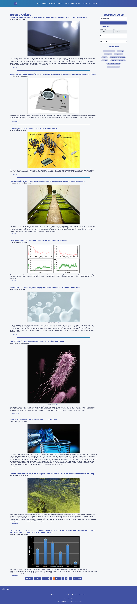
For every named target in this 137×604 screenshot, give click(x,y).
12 (66, 578)
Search (113, 23)
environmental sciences (118, 57)
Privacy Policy (82, 594)
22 (74, 578)
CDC (57, 404)
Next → (79, 578)
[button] (56, 3)
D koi (57, 322)
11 (62, 578)
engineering (118, 54)
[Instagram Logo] (71, 599)
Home (38, 3)
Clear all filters (105, 26)
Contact (74, 594)
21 (70, 578)
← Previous (29, 578)
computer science (114, 66)
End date (115, 29)
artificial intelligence (114, 63)
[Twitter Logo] (65, 599)
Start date (103, 29)
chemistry (108, 54)
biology (121, 51)
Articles (44, 3)
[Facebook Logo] (68, 599)
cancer (105, 57)
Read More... (15, 67)
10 (59, 578)
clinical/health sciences (118, 60)
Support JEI (66, 594)
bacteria (105, 60)
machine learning (109, 51)
